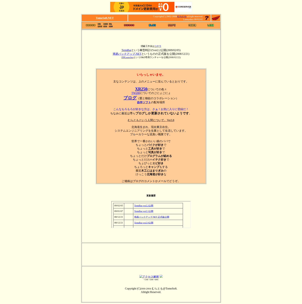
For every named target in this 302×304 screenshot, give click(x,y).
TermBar (126, 50)
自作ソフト (144, 102)
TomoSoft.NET (105, 17)
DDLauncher (127, 57)
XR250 (141, 89)
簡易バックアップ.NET (127, 53)
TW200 (135, 93)
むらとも (181, 16)
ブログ (130, 98)
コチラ (157, 46)
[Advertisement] (151, 64)
